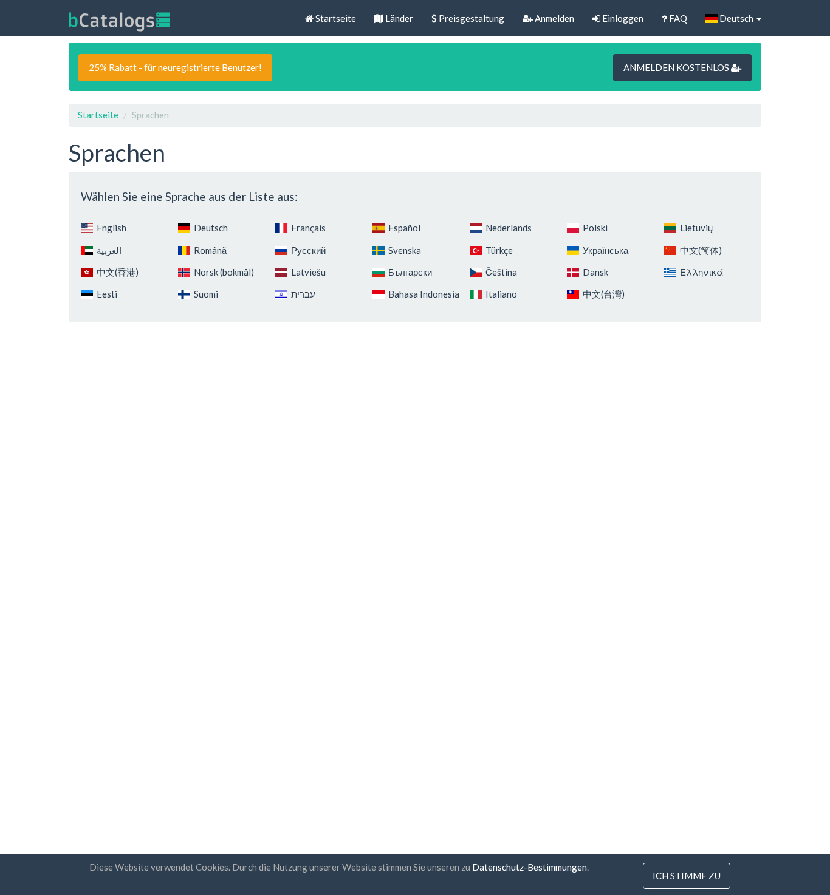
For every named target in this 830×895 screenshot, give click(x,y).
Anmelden (553, 18)
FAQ (677, 18)
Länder (398, 18)
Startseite (335, 18)
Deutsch (736, 18)
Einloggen (621, 18)
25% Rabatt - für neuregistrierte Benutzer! (175, 67)
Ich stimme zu (687, 875)
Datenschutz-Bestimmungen (529, 867)
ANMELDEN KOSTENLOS (677, 67)
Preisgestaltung (470, 18)
